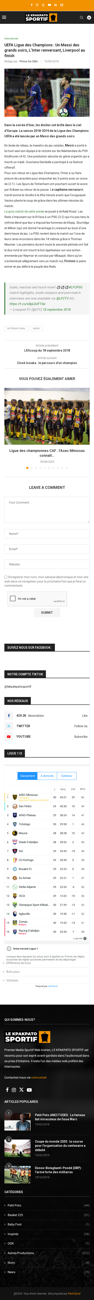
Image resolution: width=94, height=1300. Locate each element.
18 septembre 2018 (57, 310)
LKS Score (53, 986)
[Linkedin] (55, 5)
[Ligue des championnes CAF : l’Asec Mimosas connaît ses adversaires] (47, 416)
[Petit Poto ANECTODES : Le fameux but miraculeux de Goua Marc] (17, 1122)
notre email (38, 1077)
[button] (8, 428)
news (36, 328)
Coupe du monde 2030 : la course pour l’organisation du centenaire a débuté (60, 1146)
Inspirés (49, 1234)
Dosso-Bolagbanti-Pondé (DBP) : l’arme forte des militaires (58, 1170)
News (49, 1272)
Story (49, 1262)
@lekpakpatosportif (17, 686)
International (16, 328)
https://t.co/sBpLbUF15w (27, 304)
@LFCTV (62, 298)
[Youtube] (49, 5)
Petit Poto (49, 1205)
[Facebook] (31, 5)
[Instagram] (37, 5)
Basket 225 (49, 1215)
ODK (49, 1243)
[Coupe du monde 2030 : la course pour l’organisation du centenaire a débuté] (17, 1148)
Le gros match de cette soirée (24, 211)
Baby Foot (49, 1224)
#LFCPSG (75, 287)
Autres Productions (49, 1253)
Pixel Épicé (74, 1293)
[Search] (81, 17)
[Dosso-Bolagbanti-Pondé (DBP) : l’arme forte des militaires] (17, 1174)
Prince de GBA (28, 61)
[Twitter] (43, 5)
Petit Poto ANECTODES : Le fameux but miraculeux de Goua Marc (60, 1117)
